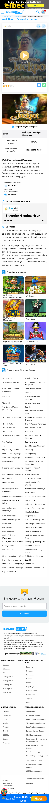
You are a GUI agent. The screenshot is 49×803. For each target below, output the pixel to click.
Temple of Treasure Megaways (33, 436)
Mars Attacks (30, 492)
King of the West (8, 516)
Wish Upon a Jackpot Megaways (10, 390)
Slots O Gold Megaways (11, 453)
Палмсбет (7, 715)
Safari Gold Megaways (11, 457)
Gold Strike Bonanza (33, 531)
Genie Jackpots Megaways (35, 542)
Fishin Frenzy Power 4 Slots (13, 556)
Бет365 (6, 727)
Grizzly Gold (7, 527)
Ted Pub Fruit (7, 442)
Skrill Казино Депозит (34, 735)
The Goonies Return (33, 428)
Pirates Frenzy (8, 478)
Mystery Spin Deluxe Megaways (10, 490)
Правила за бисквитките (35, 779)
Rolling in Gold (8, 461)
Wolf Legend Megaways (11, 382)
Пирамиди (30, 687)
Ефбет (5, 719)
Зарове (29, 698)
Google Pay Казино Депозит (37, 756)
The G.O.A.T (29, 431)
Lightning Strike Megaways (35, 504)
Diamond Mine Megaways (12, 568)
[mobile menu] (5, 12)
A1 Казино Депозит (33, 715)
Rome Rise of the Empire (35, 457)
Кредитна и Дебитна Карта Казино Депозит (36, 740)
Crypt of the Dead (9, 571)
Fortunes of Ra (8, 549)
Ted (3, 446)
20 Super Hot (8, 677)
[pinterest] (24, 794)
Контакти (29, 783)
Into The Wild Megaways (34, 520)
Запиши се (24, 614)
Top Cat (28, 407)
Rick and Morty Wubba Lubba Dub (34, 462)
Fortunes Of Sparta (32, 545)
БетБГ (5, 747)
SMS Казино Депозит (34, 771)
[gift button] (43, 12)
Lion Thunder (30, 500)
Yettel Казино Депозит (34, 760)
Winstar (28, 392)
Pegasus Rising (8, 482)
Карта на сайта (8, 788)
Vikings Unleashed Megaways (32, 397)
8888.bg (6, 735)
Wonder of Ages (31, 378)
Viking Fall (6, 403)
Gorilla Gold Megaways (34, 527)
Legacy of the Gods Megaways (9, 509)
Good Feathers (8, 531)
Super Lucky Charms (10, 450)
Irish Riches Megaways (11, 520)
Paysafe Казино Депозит (35, 731)
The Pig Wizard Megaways (35, 424)
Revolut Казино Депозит (35, 752)
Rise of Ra (7, 692)
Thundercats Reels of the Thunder (35, 418)
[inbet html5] (24, 4)
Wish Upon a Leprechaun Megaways (35, 383)
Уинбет (5, 723)
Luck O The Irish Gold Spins (10, 501)
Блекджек (30, 675)
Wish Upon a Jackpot (33, 389)
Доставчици (30, 711)
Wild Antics (6, 396)
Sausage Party (30, 453)
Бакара (29, 679)
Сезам (5, 739)
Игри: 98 (8, 220)
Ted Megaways (31, 442)
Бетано (6, 711)
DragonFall (29, 564)
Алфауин (6, 743)
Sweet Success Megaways (35, 446)
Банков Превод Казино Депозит (35, 746)
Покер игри (30, 695)
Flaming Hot (7, 685)
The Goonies (7, 431)
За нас (5, 780)
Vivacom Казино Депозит (35, 723)
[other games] (13, 285)
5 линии (6, 665)
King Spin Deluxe (32, 512)
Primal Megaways (32, 474)
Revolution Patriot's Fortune (32, 469)
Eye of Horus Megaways (11, 560)
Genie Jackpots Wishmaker (12, 542)
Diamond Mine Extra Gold (35, 568)
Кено (28, 702)
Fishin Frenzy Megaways (34, 556)
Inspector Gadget (9, 523)
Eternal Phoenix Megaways (13, 564)
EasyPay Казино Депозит (36, 727)
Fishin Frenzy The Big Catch (33, 550)
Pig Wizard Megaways (33, 478)
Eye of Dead (29, 560)
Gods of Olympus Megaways (9, 536)
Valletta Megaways (32, 403)
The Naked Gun (8, 428)
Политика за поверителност (8, 784)
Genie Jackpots (8, 545)
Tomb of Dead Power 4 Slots (34, 412)
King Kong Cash (31, 516)
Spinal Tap (29, 450)
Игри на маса (31, 691)
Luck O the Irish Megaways (35, 496)
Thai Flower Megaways (11, 435)
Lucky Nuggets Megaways (12, 496)
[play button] (24, 55)
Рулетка (29, 671)
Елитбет (6, 731)
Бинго (28, 683)
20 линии (6, 669)
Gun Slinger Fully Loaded (35, 523)
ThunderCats (7, 424)
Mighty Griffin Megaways (35, 489)
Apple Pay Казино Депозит (36, 719)
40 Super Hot (8, 681)
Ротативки (17, 16)
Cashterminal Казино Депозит (34, 766)
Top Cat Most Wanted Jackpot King (11, 408)
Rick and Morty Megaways (12, 468)
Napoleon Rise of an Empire (33, 483)
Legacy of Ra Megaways (34, 508)
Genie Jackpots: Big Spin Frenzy (34, 536)
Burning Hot (7, 689)
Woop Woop (7, 378)
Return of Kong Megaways (12, 474)
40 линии (6, 673)
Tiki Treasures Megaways (12, 417)
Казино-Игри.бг (7, 16)
